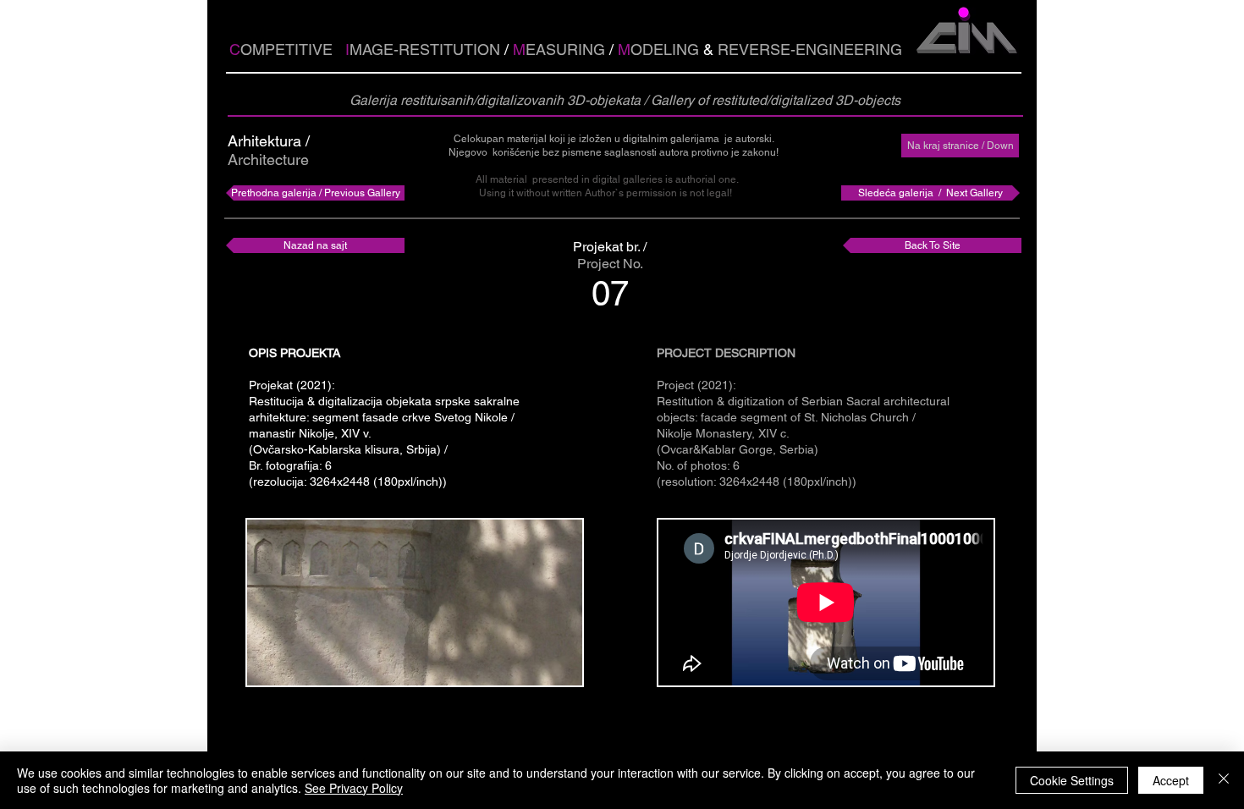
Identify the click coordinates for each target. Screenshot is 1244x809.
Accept (1171, 780)
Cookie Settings (1072, 780)
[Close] (1224, 780)
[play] (540, 670)
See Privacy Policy (354, 787)
